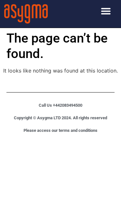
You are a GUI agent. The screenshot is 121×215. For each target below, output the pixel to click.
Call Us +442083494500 (60, 105)
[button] (106, 11)
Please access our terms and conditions (60, 130)
